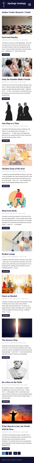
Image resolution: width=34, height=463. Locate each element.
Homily (26, 40)
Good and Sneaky (10, 37)
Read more (6, 54)
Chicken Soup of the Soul (13, 168)
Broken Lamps (8, 254)
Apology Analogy (16, 3)
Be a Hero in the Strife (12, 382)
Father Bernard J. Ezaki (17, 40)
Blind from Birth (9, 210)
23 (15, 453)
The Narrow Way (10, 340)
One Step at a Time (10, 123)
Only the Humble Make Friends (16, 79)
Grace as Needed (9, 296)
